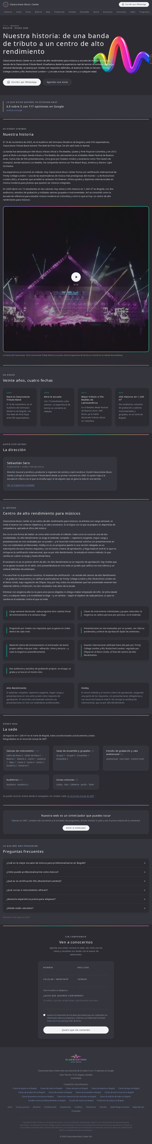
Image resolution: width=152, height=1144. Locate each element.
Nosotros (37, 1107)
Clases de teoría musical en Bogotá (119, 1092)
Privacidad (76, 1111)
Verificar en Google (14, 110)
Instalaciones (65, 1107)
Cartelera (78, 1107)
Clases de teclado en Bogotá (60, 1092)
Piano (28, 12)
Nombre (48, 967)
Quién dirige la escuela (119, 1107)
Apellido (83, 967)
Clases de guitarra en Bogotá (25, 1088)
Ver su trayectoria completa (20, 485)
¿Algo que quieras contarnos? (63, 996)
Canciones (121, 12)
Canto (19, 12)
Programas (145, 12)
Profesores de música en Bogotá (110, 1100)
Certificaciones (50, 1107)
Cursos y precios (22, 1107)
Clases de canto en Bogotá (51, 1088)
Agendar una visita (57, 82)
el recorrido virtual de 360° (80, 796)
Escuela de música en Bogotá (81, 1100)
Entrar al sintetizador (76, 828)
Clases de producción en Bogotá (31, 1092)
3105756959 (76, 1078)
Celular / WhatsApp (56, 979)
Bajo (48, 12)
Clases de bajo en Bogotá (128, 1088)
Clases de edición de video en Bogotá (115, 1096)
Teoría (96, 12)
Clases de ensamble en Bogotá (88, 1092)
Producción (59, 12)
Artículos (103, 1107)
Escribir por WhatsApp (24, 82)
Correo (82, 979)
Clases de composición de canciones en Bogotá (76, 1096)
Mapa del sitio (138, 1107)
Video (132, 12)
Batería (38, 12)
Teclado (72, 12)
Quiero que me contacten (76, 1030)
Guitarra (8, 12)
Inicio (5, 25)
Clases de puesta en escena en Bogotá (38, 1096)
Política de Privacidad (56, 1021)
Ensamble (84, 12)
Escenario (107, 12)
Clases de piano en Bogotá (77, 1088)
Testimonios (91, 1107)
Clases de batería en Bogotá (103, 1088)
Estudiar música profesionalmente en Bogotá (47, 1100)
